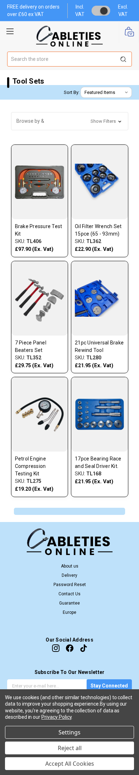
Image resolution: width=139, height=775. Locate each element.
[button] (69, 121)
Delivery (69, 575)
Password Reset (69, 584)
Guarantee (69, 603)
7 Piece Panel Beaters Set (30, 346)
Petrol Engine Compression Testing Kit (30, 466)
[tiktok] (83, 648)
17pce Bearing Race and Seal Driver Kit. (98, 462)
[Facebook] (69, 648)
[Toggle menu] (10, 30)
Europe (69, 612)
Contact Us (69, 593)
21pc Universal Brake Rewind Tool (99, 346)
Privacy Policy (56, 717)
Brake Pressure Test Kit (38, 230)
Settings (69, 732)
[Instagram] (56, 648)
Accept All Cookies (69, 764)
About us (69, 566)
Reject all (70, 748)
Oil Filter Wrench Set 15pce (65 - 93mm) (98, 230)
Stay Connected (109, 686)
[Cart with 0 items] (129, 32)
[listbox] (106, 92)
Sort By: (71, 92)
